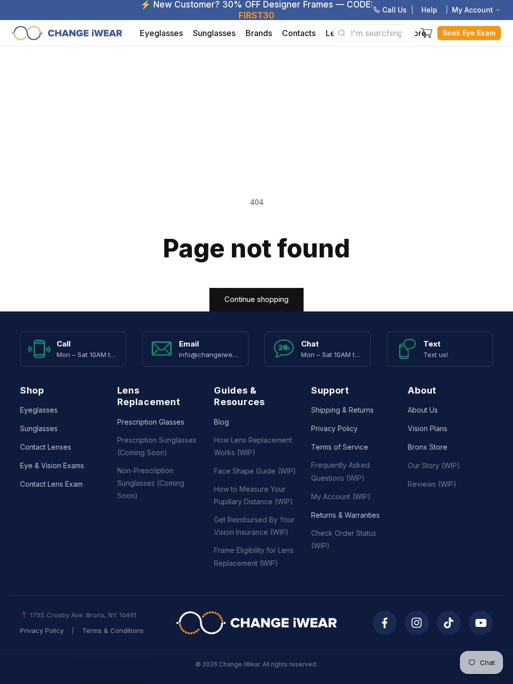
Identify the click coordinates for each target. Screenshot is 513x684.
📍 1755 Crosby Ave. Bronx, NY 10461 (78, 615)
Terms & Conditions (113, 630)
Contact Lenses (45, 447)
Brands (258, 33)
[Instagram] (417, 623)
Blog (221, 422)
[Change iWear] (256, 622)
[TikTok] (449, 623)
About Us (423, 410)
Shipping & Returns (342, 410)
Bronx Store (427, 447)
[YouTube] (481, 623)
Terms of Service (339, 447)
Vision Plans (427, 428)
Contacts (299, 33)
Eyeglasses (161, 33)
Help (429, 10)
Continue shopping (256, 299)
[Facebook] (385, 623)
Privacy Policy (334, 428)
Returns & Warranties (345, 515)
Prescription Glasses (150, 422)
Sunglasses (214, 33)
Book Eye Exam (469, 33)
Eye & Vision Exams (52, 465)
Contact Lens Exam (51, 484)
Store (416, 33)
